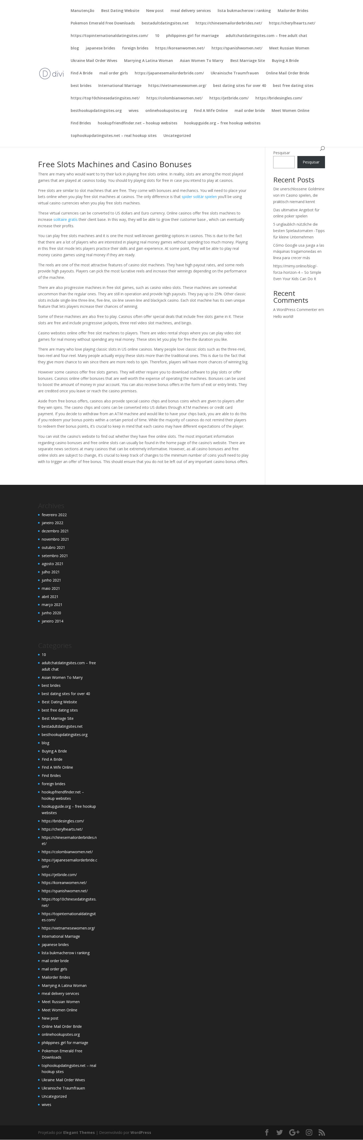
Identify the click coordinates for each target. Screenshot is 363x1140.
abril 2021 (50, 596)
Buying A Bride (285, 61)
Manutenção (82, 11)
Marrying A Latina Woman (148, 61)
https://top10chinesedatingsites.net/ (105, 98)
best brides (81, 86)
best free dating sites (293, 86)
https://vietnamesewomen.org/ (177, 86)
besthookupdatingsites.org (96, 111)
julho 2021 (51, 571)
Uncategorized (177, 136)
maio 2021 (51, 588)
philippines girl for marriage (192, 36)
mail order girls (113, 73)
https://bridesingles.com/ (278, 98)
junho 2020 (51, 612)
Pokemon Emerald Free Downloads (103, 23)
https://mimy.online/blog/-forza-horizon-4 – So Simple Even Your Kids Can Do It (297, 272)
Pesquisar (281, 152)
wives (133, 111)
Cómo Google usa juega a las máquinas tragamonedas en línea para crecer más (298, 251)
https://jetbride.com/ (228, 98)
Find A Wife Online (211, 111)
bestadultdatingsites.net (165, 23)
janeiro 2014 (52, 621)
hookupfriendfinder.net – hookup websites (137, 123)
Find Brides (81, 123)
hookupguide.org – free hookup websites (222, 123)
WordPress (140, 1132)
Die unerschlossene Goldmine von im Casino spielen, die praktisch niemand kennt (298, 195)
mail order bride (250, 111)
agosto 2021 (53, 563)
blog (75, 48)
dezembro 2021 (55, 530)
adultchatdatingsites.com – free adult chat (266, 36)
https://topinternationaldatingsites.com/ (109, 36)
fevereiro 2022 (54, 514)
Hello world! (283, 316)
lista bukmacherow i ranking (244, 11)
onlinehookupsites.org (166, 111)
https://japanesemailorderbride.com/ (169, 73)
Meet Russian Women (289, 48)
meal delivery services (191, 11)
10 (157, 36)
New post (155, 11)
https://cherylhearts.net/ (292, 23)
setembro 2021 (55, 555)
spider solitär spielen (199, 196)
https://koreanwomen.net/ (180, 48)
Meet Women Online (290, 111)
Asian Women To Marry (201, 61)
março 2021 (52, 604)
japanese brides (100, 48)
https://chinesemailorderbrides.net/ (229, 23)
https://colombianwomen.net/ (174, 98)
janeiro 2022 (52, 522)
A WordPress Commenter (295, 309)
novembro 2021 (55, 539)
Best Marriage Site (247, 61)
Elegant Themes (79, 1132)
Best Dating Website (120, 11)
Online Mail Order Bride (287, 73)
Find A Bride (81, 73)
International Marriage (119, 86)
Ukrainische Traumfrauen (235, 73)
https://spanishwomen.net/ (237, 48)
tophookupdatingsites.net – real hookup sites (114, 136)
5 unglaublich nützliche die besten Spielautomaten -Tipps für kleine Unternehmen (299, 230)
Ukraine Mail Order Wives (94, 61)
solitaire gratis (65, 219)
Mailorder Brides (293, 11)
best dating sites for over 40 (239, 86)
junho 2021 (51, 580)
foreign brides (135, 48)
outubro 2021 (53, 547)
